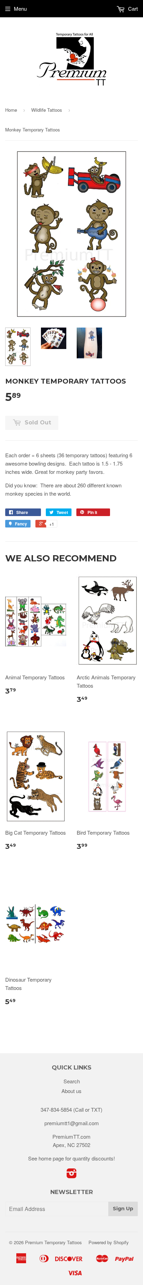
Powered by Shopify (109, 1242)
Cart (132, 8)
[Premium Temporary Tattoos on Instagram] (71, 1175)
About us (71, 1090)
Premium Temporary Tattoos (53, 1242)
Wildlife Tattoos (46, 110)
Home (11, 110)
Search (72, 1081)
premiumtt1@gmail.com (71, 1123)
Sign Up (123, 1208)
